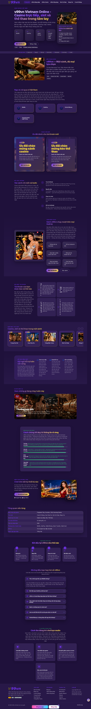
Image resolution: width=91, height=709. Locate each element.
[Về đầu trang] (88, 700)
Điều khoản (62, 691)
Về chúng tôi (62, 689)
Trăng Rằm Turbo (38, 698)
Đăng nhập (33, 44)
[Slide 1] (43, 417)
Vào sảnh (65, 270)
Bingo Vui (70, 2)
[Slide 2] (45, 417)
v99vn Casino (45, 2)
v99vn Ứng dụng (54, 2)
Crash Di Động (78, 2)
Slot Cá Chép (63, 2)
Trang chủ (27, 2)
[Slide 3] (48, 417)
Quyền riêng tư (62, 693)
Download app (23, 494)
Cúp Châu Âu (37, 697)
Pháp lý (61, 695)
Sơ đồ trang (80, 705)
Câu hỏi (61, 697)
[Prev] (79, 328)
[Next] (82, 328)
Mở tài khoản (20, 44)
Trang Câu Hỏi (37, 695)
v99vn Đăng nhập (35, 2)
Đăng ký (48, 689)
